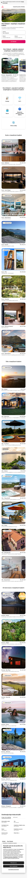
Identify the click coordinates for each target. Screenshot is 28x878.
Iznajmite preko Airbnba (19, 6)
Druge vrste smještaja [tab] (6, 817)
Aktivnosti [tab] (15, 817)
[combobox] (13, 33)
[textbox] (7, 37)
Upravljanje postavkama (13, 869)
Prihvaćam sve (13, 862)
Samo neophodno (13, 866)
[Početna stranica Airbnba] (3, 7)
